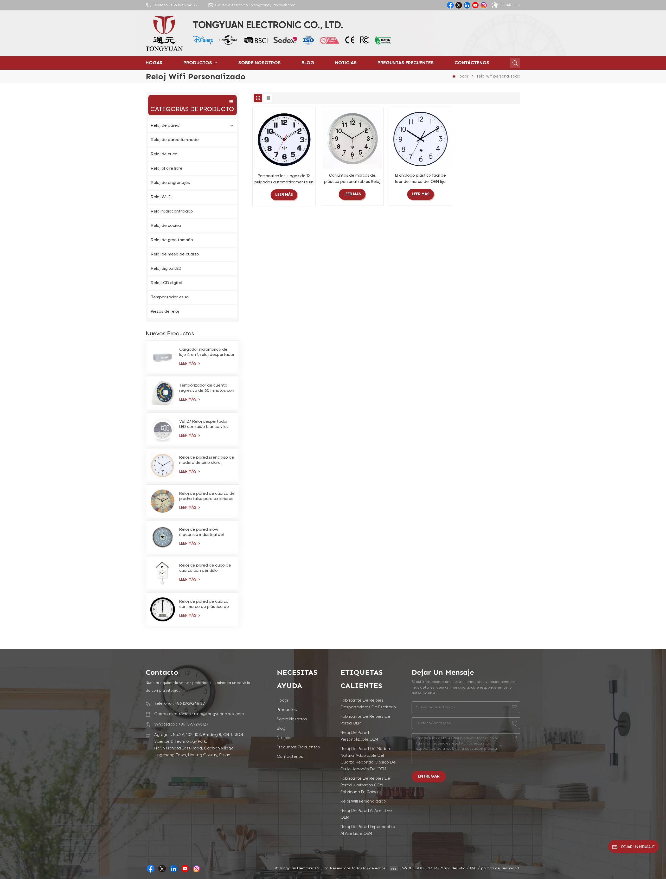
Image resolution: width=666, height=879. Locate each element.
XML (473, 868)
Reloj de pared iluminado (175, 140)
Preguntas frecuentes (405, 63)
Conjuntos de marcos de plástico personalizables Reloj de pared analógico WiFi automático (352, 179)
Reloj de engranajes (170, 183)
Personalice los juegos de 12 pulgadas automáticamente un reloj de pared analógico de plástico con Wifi (283, 179)
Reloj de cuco (164, 154)
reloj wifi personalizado (363, 801)
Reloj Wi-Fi (161, 197)
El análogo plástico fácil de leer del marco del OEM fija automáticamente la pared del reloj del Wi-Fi (420, 179)
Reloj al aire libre (166, 168)
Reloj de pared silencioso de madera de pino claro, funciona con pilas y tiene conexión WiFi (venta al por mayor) (206, 460)
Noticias (346, 63)
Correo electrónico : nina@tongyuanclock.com (255, 5)
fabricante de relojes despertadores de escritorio (368, 703)
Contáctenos (471, 63)
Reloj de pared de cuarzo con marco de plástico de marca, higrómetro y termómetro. (204, 604)
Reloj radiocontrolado (172, 211)
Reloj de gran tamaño (172, 240)
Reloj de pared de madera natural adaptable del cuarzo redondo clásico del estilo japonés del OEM (368, 759)
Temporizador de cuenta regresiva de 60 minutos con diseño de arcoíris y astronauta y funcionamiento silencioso (206, 388)
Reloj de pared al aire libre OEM (366, 814)
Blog (308, 63)
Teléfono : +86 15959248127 (175, 5)
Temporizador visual (170, 297)
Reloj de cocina (166, 226)
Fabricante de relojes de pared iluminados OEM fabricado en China (365, 785)
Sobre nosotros (259, 63)
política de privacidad (500, 868)
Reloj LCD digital (166, 283)
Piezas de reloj (165, 312)
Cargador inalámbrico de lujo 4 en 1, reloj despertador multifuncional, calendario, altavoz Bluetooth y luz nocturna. (206, 352)
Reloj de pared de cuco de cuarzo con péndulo (205, 568)
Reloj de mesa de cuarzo (175, 254)
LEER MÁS (188, 363)
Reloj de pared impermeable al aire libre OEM (368, 830)
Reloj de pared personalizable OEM (359, 736)
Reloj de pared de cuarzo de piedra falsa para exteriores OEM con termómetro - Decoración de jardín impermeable (207, 497)
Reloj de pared (165, 126)
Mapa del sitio (453, 868)
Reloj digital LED (166, 269)
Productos (198, 63)
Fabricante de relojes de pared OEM (365, 720)
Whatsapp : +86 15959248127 (181, 724)
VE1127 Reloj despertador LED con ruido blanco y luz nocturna (204, 424)
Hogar (154, 63)
